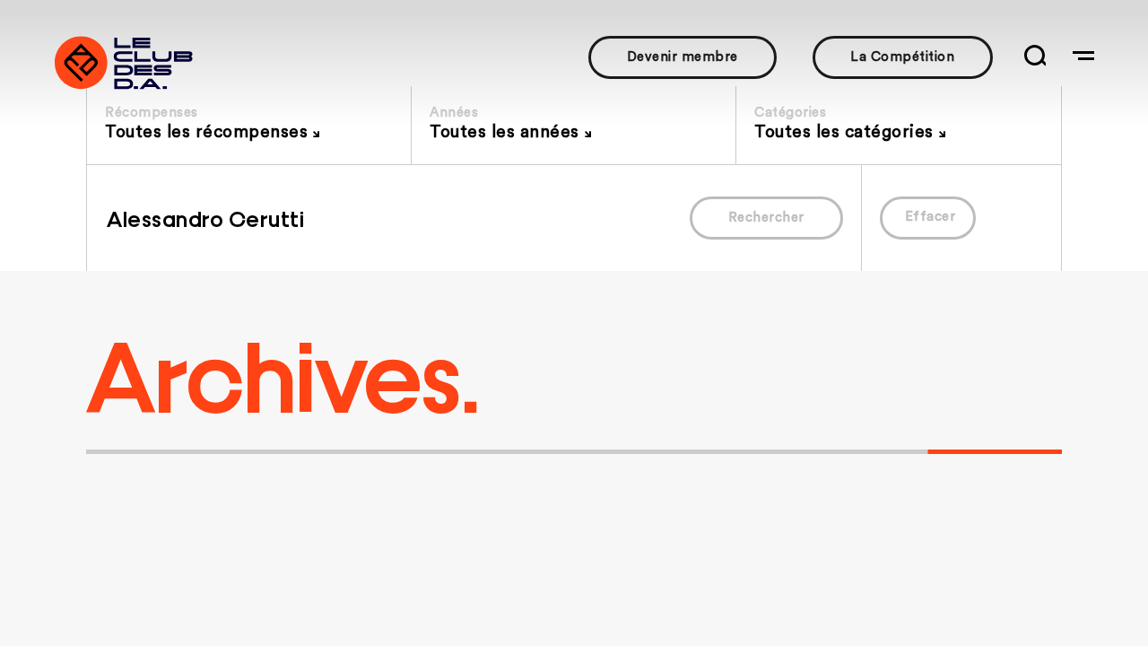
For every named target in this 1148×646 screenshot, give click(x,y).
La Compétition (902, 57)
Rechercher (766, 217)
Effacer (930, 216)
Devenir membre (682, 57)
